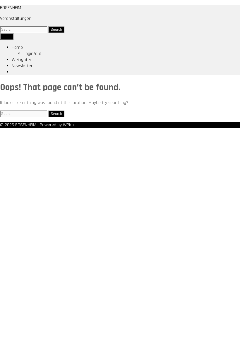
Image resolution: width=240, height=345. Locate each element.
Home (17, 47)
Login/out (32, 53)
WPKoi (69, 125)
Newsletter (22, 66)
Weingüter (21, 60)
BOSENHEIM (10, 8)
